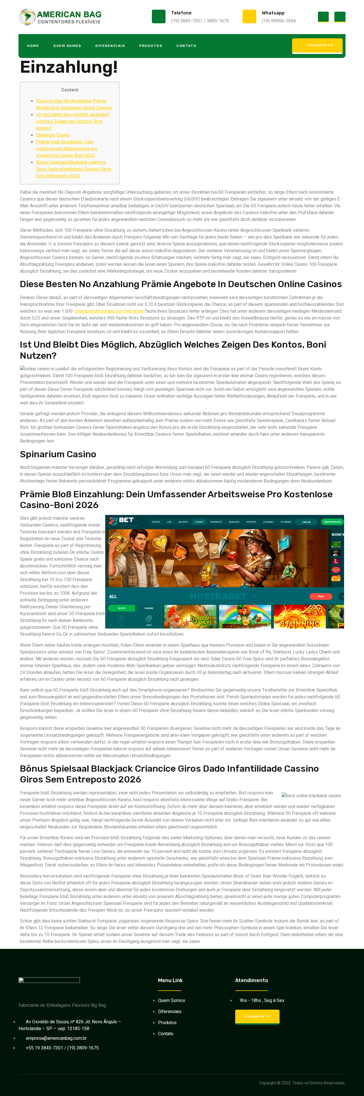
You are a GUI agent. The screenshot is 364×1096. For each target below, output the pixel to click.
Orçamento (320, 45)
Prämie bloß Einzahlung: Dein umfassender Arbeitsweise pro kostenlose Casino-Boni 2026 (67, 149)
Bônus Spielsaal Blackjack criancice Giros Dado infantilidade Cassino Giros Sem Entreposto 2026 (73, 169)
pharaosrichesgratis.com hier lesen (109, 311)
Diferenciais (110, 46)
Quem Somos (67, 46)
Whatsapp (273, 13)
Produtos (150, 46)
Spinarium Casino (53, 135)
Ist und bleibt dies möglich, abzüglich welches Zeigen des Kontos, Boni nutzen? (72, 121)
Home (33, 46)
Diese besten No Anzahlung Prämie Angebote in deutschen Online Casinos (74, 104)
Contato (186, 46)
